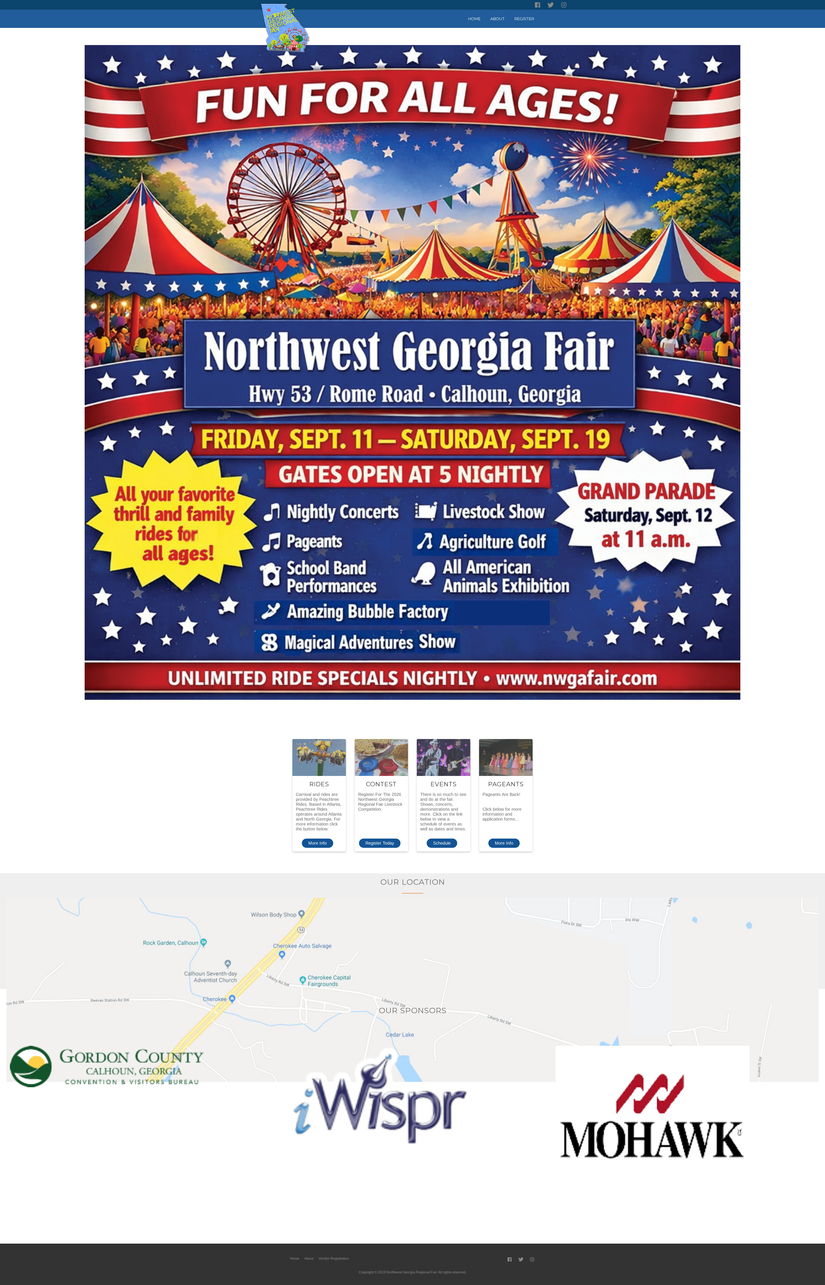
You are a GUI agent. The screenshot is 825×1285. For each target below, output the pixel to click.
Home (474, 19)
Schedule (442, 843)
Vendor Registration (334, 1258)
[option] (141, 1066)
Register (524, 19)
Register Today (379, 843)
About (497, 19)
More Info (317, 843)
